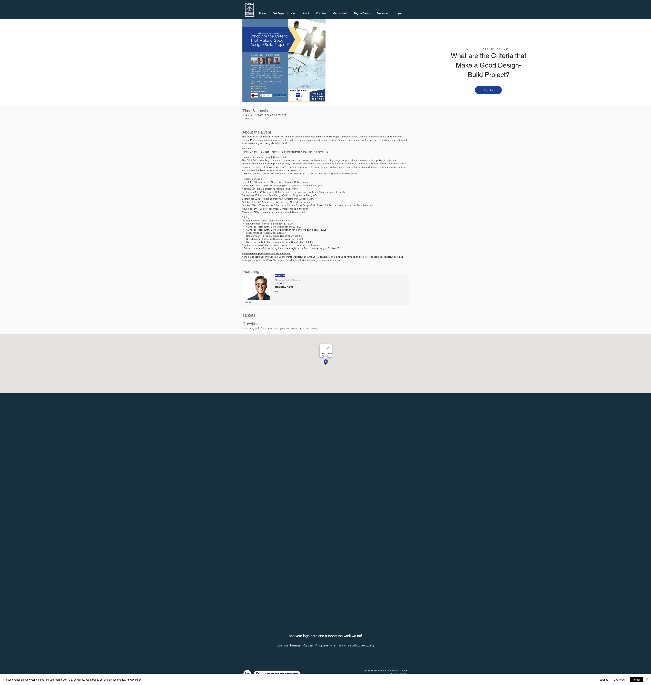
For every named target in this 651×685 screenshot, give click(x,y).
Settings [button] (603, 679)
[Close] (647, 679)
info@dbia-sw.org (361, 645)
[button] (284, 13)
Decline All (619, 679)
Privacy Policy (134, 679)
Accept (636, 679)
